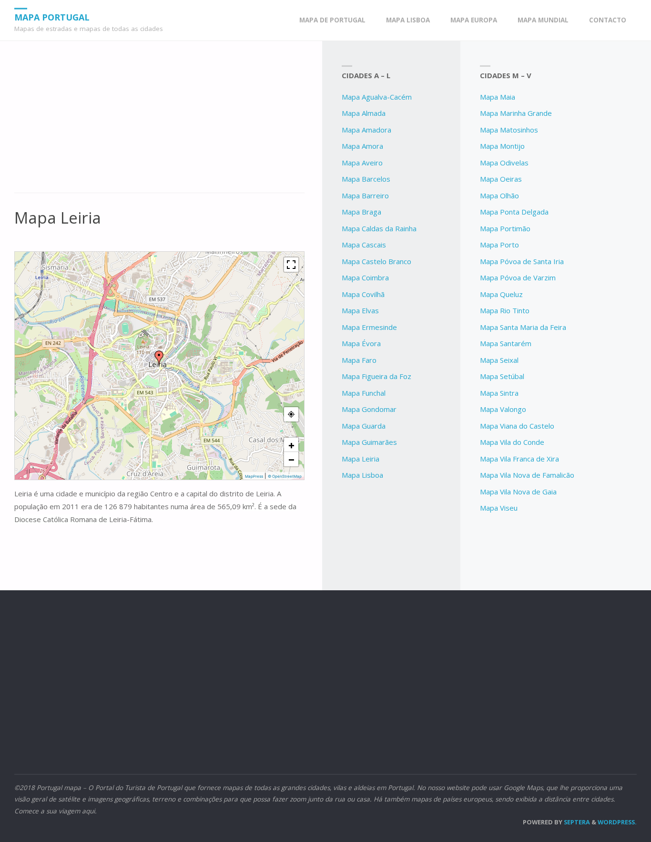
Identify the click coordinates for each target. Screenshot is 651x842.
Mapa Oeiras (501, 179)
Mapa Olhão (499, 195)
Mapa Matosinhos (509, 129)
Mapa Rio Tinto (504, 310)
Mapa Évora (361, 343)
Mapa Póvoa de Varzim (518, 277)
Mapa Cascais (364, 244)
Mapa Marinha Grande (516, 113)
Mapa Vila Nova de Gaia (518, 491)
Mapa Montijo (502, 146)
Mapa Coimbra (365, 277)
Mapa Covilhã (363, 294)
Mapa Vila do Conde (512, 442)
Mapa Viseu (499, 508)
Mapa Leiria (360, 458)
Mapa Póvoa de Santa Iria (522, 261)
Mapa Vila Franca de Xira (519, 458)
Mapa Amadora (366, 129)
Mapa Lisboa (362, 475)
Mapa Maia (497, 97)
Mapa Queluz (501, 294)
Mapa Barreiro (365, 195)
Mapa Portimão (505, 228)
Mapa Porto (499, 244)
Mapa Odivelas (504, 162)
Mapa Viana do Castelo (517, 426)
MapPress (254, 476)
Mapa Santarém (505, 343)
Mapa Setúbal (502, 376)
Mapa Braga (361, 211)
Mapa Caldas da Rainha (379, 228)
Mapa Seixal (499, 360)
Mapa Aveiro (362, 162)
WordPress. (617, 822)
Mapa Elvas (360, 310)
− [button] (291, 459)
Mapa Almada (364, 113)
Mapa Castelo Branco (376, 261)
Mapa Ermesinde (369, 327)
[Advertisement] (159, 122)
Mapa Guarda (364, 426)
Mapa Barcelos (366, 179)
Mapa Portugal (52, 16)
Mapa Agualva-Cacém (377, 97)
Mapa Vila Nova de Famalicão (527, 475)
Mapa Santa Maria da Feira (523, 327)
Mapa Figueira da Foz (376, 376)
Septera (576, 822)
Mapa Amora (362, 146)
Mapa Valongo (503, 409)
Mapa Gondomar (369, 409)
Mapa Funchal (364, 393)
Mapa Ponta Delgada (514, 211)
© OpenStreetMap (285, 476)
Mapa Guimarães (369, 442)
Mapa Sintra (499, 393)
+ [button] (291, 445)
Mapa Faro (359, 360)
